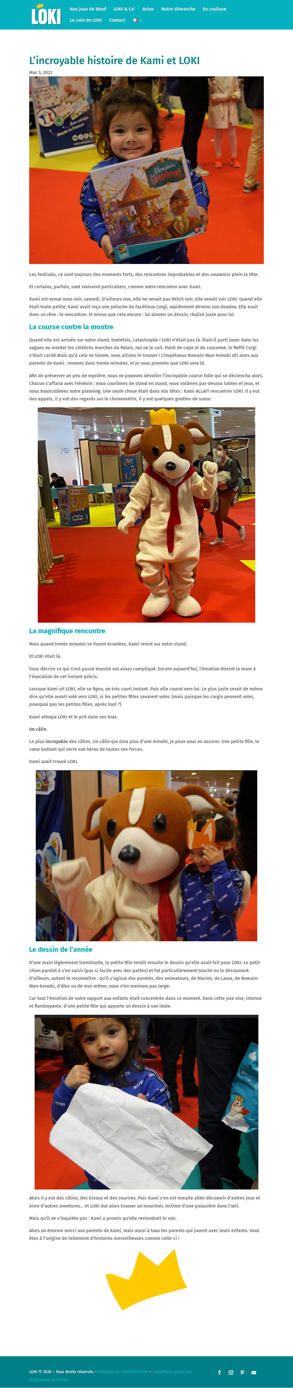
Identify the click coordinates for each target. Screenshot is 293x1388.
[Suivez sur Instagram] (230, 1372)
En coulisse (214, 9)
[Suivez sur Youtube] (253, 1372)
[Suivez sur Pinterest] (242, 1372)
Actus (148, 9)
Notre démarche (178, 9)
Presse (61, 1379)
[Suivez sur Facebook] (219, 1372)
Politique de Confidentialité (123, 1371)
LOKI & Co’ (124, 9)
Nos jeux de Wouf (88, 9)
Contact (117, 20)
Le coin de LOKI (86, 20)
